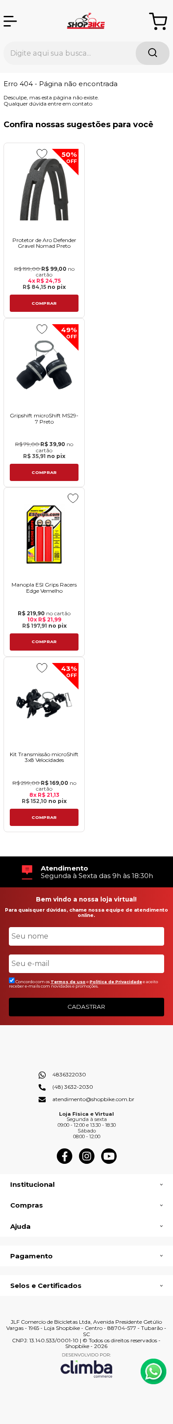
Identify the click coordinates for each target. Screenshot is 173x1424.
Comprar (44, 303)
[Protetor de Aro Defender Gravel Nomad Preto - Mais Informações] (44, 190)
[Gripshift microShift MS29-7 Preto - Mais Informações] (44, 365)
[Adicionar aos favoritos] (41, 154)
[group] (86, 872)
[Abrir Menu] (10, 21)
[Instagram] (86, 1162)
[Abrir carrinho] (158, 21)
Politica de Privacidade (116, 981)
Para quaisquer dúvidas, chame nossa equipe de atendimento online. (86, 912)
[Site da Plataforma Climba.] (86, 1365)
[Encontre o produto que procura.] (152, 53)
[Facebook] (64, 1162)
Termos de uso (68, 981)
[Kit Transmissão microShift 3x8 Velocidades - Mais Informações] (44, 704)
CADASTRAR (86, 1006)
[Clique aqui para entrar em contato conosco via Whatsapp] (153, 1371)
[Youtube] (109, 1162)
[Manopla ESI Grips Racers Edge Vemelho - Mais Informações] (44, 534)
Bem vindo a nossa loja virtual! (86, 899)
